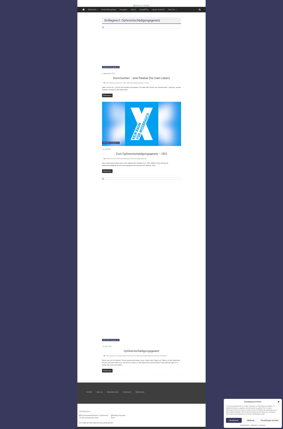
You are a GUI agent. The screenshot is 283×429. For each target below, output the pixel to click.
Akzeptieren (233, 420)
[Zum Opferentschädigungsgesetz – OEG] (141, 124)
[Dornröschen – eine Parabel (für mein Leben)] (141, 48)
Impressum (262, 425)
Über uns (99, 392)
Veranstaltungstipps (108, 10)
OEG (124, 83)
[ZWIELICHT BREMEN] (141, 5)
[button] (278, 402)
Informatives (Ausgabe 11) (111, 340)
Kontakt (89, 392)
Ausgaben (123, 10)
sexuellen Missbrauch (160, 356)
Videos (133, 10)
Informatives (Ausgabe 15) (111, 67)
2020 (107, 83)
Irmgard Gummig (127, 356)
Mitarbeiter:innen (113, 392)
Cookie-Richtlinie (245, 425)
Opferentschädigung (123, 158)
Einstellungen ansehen (269, 420)
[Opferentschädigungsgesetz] (141, 260)
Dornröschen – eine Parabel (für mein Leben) (141, 78)
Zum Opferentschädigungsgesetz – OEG (141, 153)
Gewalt (119, 356)
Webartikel (92, 10)
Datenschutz (254, 425)
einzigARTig (143, 10)
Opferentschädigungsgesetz (135, 83)
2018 (107, 356)
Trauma (146, 83)
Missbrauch (119, 83)
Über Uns (171, 10)
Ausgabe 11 (112, 356)
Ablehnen (250, 420)
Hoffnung (112, 83)
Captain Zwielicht (158, 10)
